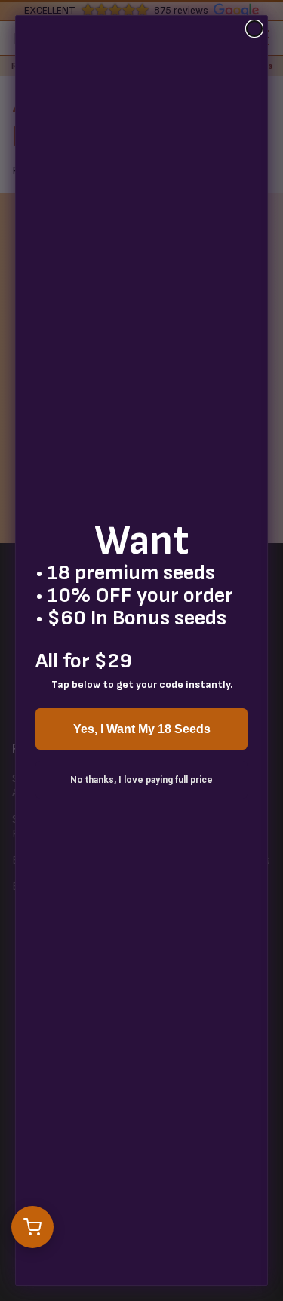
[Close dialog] (254, 28)
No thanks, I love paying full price (141, 780)
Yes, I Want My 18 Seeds (142, 729)
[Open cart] (32, 1227)
